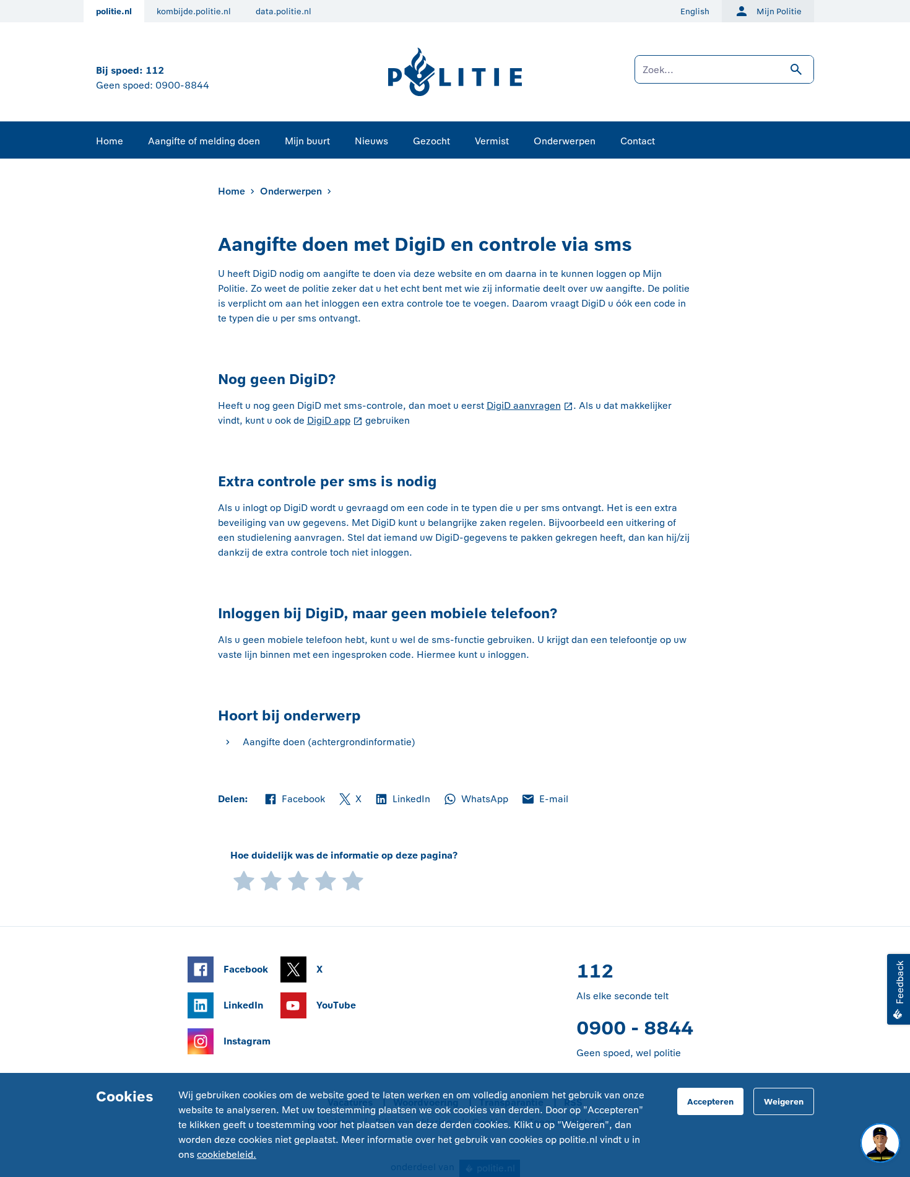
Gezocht (431, 141)
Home (109, 141)
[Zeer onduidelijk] (244, 880)
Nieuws (371, 141)
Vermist (492, 141)
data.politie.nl (283, 11)
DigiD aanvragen (524, 405)
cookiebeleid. (226, 1154)
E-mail (544, 800)
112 (154, 70)
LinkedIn (402, 800)
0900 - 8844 (634, 1028)
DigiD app (328, 420)
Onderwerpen (565, 141)
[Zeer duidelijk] (352, 880)
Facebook (294, 800)
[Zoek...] (724, 75)
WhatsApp (475, 800)
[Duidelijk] (325, 880)
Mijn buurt (307, 141)
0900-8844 (182, 85)
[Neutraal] (298, 880)
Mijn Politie (779, 11)
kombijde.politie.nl (194, 11)
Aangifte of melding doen (204, 141)
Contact (637, 141)
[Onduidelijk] (271, 880)
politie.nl (114, 11)
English (694, 11)
